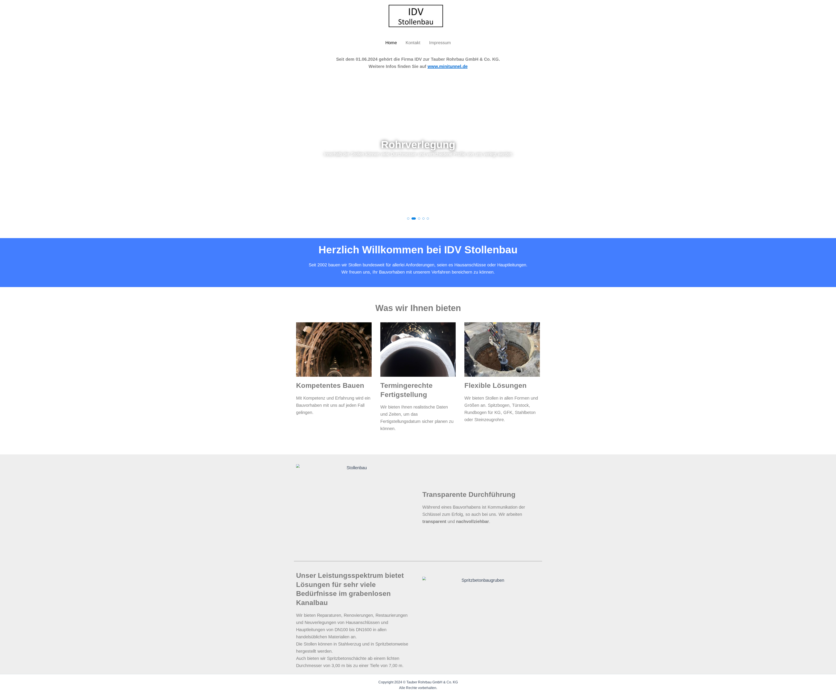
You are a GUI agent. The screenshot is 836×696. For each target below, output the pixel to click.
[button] (408, 218)
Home (391, 42)
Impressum (440, 42)
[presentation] (9, 149)
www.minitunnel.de (448, 66)
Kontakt (413, 42)
